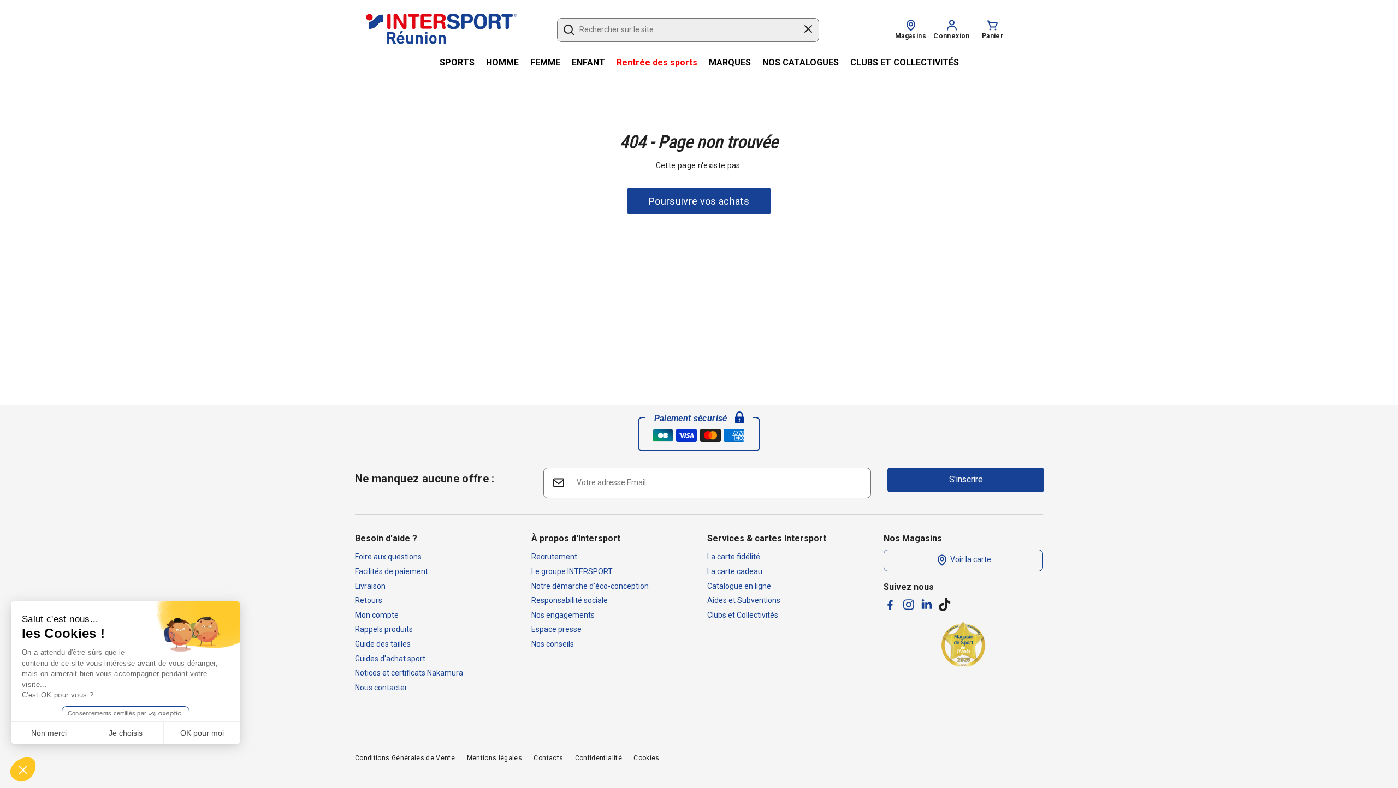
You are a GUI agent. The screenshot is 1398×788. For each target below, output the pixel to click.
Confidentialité (598, 758)
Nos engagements (563, 615)
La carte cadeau (734, 571)
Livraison (370, 586)
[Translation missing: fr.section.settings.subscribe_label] (558, 482)
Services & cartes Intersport (766, 538)
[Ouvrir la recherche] (569, 30)
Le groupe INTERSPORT (572, 571)
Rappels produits (384, 629)
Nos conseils (552, 644)
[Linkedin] (927, 604)
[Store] (910, 24)
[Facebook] (890, 605)
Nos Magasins (913, 538)
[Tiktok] (944, 604)
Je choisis (126, 733)
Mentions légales (495, 758)
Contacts (548, 758)
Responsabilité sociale (569, 600)
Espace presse (556, 629)
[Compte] (951, 24)
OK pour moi (202, 733)
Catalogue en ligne (739, 586)
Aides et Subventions (743, 600)
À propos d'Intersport (575, 538)
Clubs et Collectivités (742, 615)
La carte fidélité (733, 556)
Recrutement (554, 556)
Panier (992, 36)
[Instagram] (908, 604)
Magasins (910, 36)
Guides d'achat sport (390, 658)
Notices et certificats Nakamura (409, 672)
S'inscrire (966, 479)
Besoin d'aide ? (386, 538)
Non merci (49, 733)
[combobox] (682, 30)
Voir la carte (970, 560)
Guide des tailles (383, 644)
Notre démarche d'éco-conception (590, 586)
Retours (368, 600)
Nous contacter (381, 687)
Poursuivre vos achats (699, 201)
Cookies (646, 758)
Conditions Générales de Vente (405, 758)
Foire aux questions (388, 556)
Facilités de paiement (391, 571)
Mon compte (377, 615)
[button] (23, 769)
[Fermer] (808, 31)
